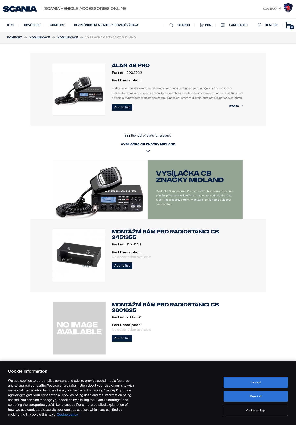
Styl (11, 25)
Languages (238, 25)
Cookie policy (67, 414)
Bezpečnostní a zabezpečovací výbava (106, 25)
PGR (207, 25)
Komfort (57, 25)
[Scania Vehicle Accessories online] (20, 9)
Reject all (256, 396)
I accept (256, 382)
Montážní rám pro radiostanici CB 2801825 (165, 307)
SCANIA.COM (272, 9)
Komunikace (39, 37)
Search (183, 25)
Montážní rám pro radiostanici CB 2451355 (165, 234)
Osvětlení (32, 25)
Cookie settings (255, 410)
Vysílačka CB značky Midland (190, 176)
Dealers (271, 25)
